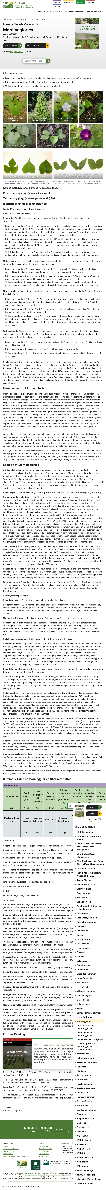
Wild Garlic (82, 1144)
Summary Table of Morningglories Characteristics (87, 1046)
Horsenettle (82, 982)
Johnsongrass (83, 1004)
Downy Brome (83, 939)
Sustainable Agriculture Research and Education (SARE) (36, 1173)
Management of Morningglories (85, 1034)
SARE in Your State (95, 11)
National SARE (44, 1146)
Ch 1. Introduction (85, 831)
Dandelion (81, 926)
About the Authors (86, 1183)
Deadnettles (82, 930)
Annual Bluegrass (85, 880)
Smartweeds (83, 1127)
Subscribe (60, 1129)
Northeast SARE (44, 1151)
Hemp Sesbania (84, 978)
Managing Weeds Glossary (89, 1178)
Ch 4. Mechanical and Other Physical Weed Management (90, 863)
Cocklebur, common (86, 922)
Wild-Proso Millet (85, 1157)
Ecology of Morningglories (90, 1039)
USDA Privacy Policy (57, 1178)
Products (11, 19)
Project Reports (54, 11)
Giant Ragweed (84, 965)
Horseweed (82, 986)
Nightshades (83, 1053)
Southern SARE (44, 1154)
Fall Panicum (83, 943)
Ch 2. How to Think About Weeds (89, 838)
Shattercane (83, 1105)
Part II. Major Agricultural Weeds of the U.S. (89, 874)
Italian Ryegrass (84, 995)
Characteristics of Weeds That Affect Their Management (89, 846)
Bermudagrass (84, 893)
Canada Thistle (84, 901)
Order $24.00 (92, 813)
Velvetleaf (82, 1131)
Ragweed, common (86, 1096)
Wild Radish (82, 1161)
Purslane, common (86, 1088)
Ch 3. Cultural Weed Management (86, 855)
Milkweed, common (86, 991)
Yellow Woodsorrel (86, 1174)
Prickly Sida (82, 1079)
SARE (5, 19)
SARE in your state (9, 1151)
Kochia (80, 1008)
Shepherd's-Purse (85, 1118)
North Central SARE (45, 1149)
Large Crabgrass (85, 1017)
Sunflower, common (86, 1109)
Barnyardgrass (84, 888)
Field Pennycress (85, 947)
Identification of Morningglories (86, 1027)
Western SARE (44, 1156)
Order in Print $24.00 (35, 45)
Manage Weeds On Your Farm (25, 19)
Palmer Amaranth (85, 1058)
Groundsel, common (86, 973)
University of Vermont (32, 1178)
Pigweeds (81, 1066)
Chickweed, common (87, 917)
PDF (92, 807)
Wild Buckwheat (84, 1140)
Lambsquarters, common (89, 1012)
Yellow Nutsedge (85, 1170)
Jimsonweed (83, 999)
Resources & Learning (74, 11)
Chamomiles (83, 913)
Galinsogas (82, 960)
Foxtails (80, 956)
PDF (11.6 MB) (11, 45)
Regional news (8, 1154)
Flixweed (81, 952)
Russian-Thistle (84, 1101)
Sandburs (81, 1114)
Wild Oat (81, 1153)
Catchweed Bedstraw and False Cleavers (89, 908)
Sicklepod (81, 1122)
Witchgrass (82, 1166)
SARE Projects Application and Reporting (16, 1156)
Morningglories (84, 1021)
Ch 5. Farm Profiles (86, 868)
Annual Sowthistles (86, 884)
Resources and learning (11, 1149)
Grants (41, 11)
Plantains (81, 1070)
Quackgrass (82, 1092)
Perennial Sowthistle (87, 1062)
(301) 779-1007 (16, 51)
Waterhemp (82, 1135)
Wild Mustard (83, 1148)
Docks (80, 934)
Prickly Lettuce (84, 1075)
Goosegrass (82, 969)
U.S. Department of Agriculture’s (34, 1175)
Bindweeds (82, 897)
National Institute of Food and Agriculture (56, 1175)
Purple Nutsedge (85, 1083)
